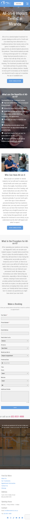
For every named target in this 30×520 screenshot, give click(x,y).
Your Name (4, 315)
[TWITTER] (19, 518)
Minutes (3, 377)
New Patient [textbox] (4, 348)
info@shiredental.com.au (11, 510)
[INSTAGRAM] (10, 518)
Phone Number (5, 322)
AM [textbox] (2, 385)
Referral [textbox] (3, 340)
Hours (2, 370)
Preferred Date (5, 359)
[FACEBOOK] (7, 518)
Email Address (4, 330)
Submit (15, 407)
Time (2, 367)
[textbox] (13, 373)
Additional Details (5, 389)
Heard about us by (5, 337)
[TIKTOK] (13, 518)
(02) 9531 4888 (17, 416)
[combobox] (15, 340)
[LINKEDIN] (22, 518)
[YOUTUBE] (16, 518)
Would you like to (5, 352)
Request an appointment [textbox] (7, 355)
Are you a (3, 345)
